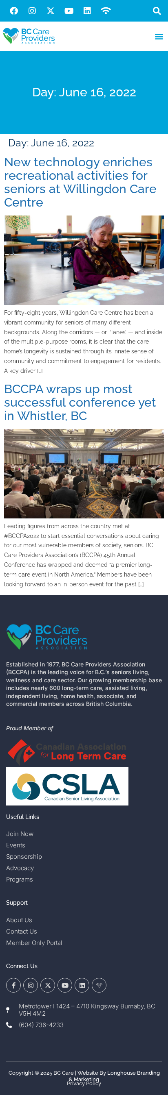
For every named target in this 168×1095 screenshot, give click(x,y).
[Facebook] (14, 11)
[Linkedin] (87, 11)
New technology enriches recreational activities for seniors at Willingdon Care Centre (80, 182)
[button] (157, 10)
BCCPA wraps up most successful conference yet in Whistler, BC (80, 402)
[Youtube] (69, 11)
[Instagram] (32, 11)
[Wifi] (105, 11)
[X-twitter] (50, 11)
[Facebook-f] (13, 985)
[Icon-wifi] (99, 985)
